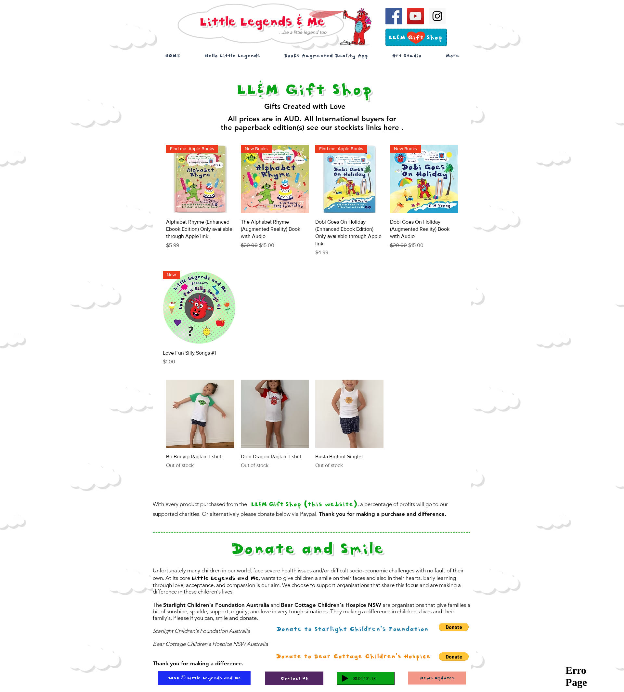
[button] (353, 656)
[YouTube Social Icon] (415, 16)
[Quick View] (200, 414)
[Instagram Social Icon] (437, 16)
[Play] (345, 678)
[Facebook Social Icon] (393, 16)
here (391, 127)
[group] (312, 201)
